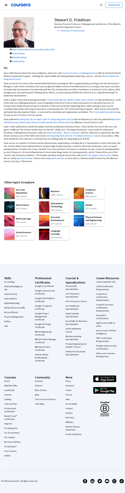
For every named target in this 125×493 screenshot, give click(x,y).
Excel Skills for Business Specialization (76, 323)
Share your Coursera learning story (105, 355)
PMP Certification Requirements (104, 340)
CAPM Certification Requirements (104, 288)
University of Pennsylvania (72, 30)
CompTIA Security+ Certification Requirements (105, 307)
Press (68, 381)
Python (7, 321)
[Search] (101, 5)
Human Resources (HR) (14, 307)
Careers (8, 394)
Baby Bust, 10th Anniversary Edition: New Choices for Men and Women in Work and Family (62, 121)
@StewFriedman (19, 57)
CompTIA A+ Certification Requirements (102, 297)
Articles (69, 413)
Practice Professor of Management (78, 73)
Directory (70, 417)
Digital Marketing (12, 303)
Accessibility (71, 404)
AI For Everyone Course (76, 301)
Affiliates (69, 422)
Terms (68, 390)
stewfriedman (18, 61)
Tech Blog (39, 404)
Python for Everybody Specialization (76, 353)
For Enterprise (10, 428)
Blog (37, 394)
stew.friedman (18, 53)
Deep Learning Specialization (72, 315)
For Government (11, 432)
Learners (39, 381)
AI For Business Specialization (72, 295)
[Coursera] (20, 5)
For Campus (9, 437)
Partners (39, 385)
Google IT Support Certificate (43, 307)
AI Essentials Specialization (72, 288)
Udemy (7, 455)
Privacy (69, 394)
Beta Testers (41, 390)
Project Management (13, 316)
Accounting (9, 281)
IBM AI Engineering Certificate (43, 333)
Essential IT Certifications (102, 317)
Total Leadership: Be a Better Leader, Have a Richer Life (72, 99)
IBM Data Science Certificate (42, 349)
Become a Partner (12, 442)
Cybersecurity (10, 294)
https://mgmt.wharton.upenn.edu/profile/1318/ (33, 49)
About (7, 381)
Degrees (8, 423)
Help (68, 399)
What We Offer (10, 385)
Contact (69, 408)
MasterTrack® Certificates (10, 418)
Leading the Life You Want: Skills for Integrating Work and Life (46, 119)
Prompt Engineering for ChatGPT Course (76, 346)
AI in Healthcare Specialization (73, 307)
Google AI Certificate (44, 286)
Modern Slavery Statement (73, 428)
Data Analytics (10, 298)
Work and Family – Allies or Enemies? (63, 132)
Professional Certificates (10, 410)
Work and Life (58, 158)
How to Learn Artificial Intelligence (106, 332)
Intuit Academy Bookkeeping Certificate (41, 357)
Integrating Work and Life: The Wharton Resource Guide (74, 135)
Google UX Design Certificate (43, 326)
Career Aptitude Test (106, 281)
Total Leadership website (104, 112)
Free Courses (10, 451)
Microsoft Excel (11, 312)
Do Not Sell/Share (74, 434)
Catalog (7, 399)
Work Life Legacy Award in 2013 (97, 155)
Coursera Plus (10, 404)
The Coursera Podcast (45, 399)
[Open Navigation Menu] (6, 5)
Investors (70, 385)
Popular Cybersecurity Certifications (106, 347)
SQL (6, 326)
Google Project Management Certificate (42, 316)
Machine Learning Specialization (73, 338)
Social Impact (10, 446)
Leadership (9, 390)
